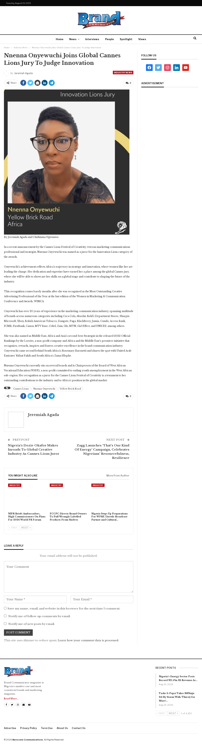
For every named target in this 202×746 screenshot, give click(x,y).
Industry (14, 485)
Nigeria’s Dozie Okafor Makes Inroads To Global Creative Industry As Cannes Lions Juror (33, 449)
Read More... (11, 698)
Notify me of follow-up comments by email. (39, 616)
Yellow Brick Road (70, 389)
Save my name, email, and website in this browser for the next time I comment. (63, 608)
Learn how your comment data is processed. (88, 640)
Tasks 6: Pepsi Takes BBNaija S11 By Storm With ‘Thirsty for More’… (177, 697)
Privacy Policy (28, 728)
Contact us (78, 728)
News (73, 39)
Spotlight (126, 39)
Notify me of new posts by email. (31, 624)
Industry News (123, 72)
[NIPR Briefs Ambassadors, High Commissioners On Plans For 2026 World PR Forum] (27, 497)
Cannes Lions (21, 389)
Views (142, 39)
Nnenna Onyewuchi (44, 389)
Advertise (10, 728)
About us (62, 728)
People (109, 39)
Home (59, 39)
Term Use (47, 728)
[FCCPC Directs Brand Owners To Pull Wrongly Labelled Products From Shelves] (69, 497)
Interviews (92, 39)
